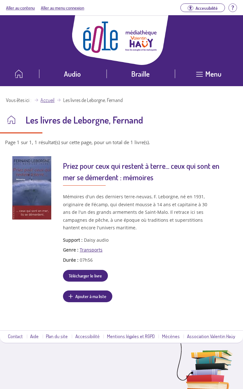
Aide (34, 336)
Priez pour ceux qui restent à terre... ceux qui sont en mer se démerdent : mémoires (141, 171)
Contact (15, 336)
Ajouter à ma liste (90, 296)
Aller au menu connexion (62, 7)
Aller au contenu (20, 7)
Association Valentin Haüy (211, 336)
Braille (140, 73)
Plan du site (57, 336)
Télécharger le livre (85, 275)
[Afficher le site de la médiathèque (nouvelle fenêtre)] (141, 49)
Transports (91, 250)
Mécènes (171, 336)
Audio (72, 73)
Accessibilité (87, 336)
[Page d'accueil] (100, 51)
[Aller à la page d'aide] (232, 7)
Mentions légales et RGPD (131, 336)
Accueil (47, 100)
